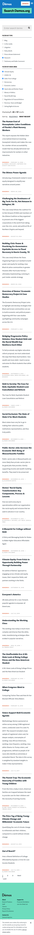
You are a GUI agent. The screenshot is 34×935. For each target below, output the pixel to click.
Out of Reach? (8, 851)
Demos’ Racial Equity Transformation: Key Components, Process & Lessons (13, 492)
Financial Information (23, 902)
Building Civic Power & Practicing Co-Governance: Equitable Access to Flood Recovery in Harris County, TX (16, 247)
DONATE (25, 3)
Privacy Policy (6, 909)
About (4, 900)
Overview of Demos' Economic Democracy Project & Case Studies (16, 294)
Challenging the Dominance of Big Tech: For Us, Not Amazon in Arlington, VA (17, 201)
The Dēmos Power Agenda (14, 172)
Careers (4, 906)
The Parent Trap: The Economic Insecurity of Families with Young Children (16, 780)
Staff (3, 904)
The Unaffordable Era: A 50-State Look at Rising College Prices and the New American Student (15, 658)
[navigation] (32, 3)
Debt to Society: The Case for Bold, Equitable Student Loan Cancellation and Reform (15, 386)
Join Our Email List (22, 904)
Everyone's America (11, 594)
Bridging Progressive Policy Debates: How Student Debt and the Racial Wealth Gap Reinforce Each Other (16, 340)
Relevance (13, 116)
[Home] (7, 6)
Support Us (20, 900)
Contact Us (5, 915)
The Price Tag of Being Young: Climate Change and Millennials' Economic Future (15, 818)
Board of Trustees (7, 902)
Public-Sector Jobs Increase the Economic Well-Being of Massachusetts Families (17, 450)
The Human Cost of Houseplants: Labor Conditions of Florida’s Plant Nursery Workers (16, 126)
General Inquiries (7, 917)
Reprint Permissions (8, 911)
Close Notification (31, 927)
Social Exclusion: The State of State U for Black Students (15, 415)
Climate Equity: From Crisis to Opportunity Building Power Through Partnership (16, 562)
